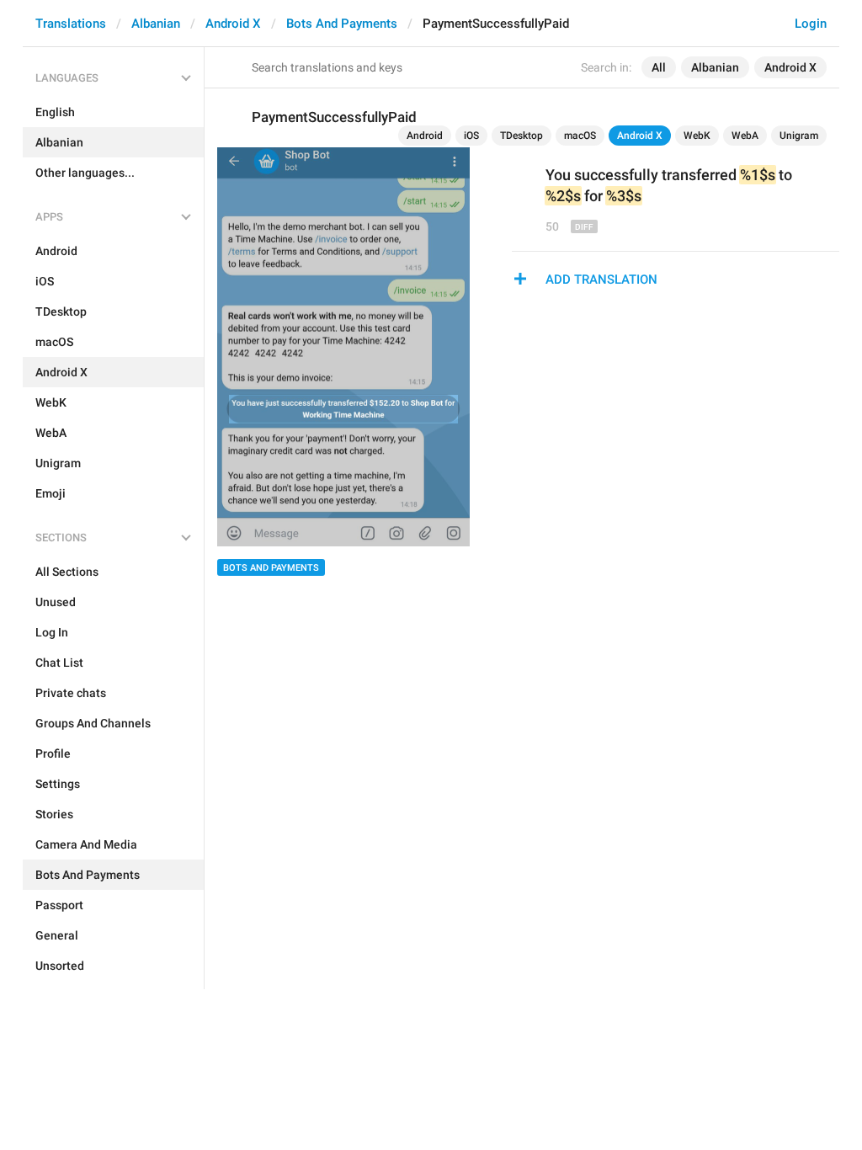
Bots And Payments (341, 23)
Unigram (799, 135)
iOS (471, 135)
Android (425, 135)
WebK (697, 135)
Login (811, 23)
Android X (233, 23)
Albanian (155, 23)
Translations (70, 23)
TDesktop (521, 135)
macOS (580, 135)
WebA (745, 135)
